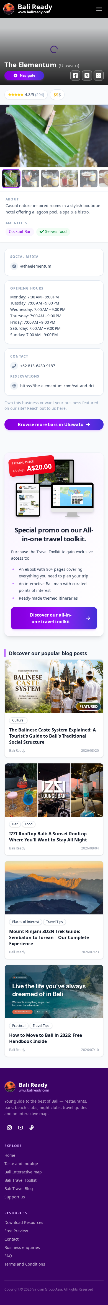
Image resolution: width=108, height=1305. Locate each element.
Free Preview (16, 1230)
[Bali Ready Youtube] (20, 1128)
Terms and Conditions (24, 1264)
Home (9, 1155)
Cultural (18, 720)
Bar (15, 824)
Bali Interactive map (23, 1172)
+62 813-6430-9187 (37, 365)
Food (28, 824)
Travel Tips (54, 921)
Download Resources (23, 1222)
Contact (11, 1239)
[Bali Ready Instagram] (9, 1128)
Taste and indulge (21, 1163)
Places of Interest (25, 921)
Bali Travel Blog (18, 1188)
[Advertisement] (54, 441)
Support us (14, 1197)
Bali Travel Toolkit (20, 1180)
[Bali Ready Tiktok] (32, 1128)
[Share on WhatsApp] (99, 76)
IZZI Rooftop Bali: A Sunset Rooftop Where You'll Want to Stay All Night (48, 837)
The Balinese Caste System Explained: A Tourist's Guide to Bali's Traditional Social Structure (52, 736)
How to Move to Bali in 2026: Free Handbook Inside (45, 1038)
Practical (18, 1025)
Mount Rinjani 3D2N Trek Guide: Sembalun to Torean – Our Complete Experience (49, 937)
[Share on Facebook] (75, 76)
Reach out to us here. (47, 408)
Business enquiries (22, 1247)
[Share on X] (87, 76)
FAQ (8, 1255)
